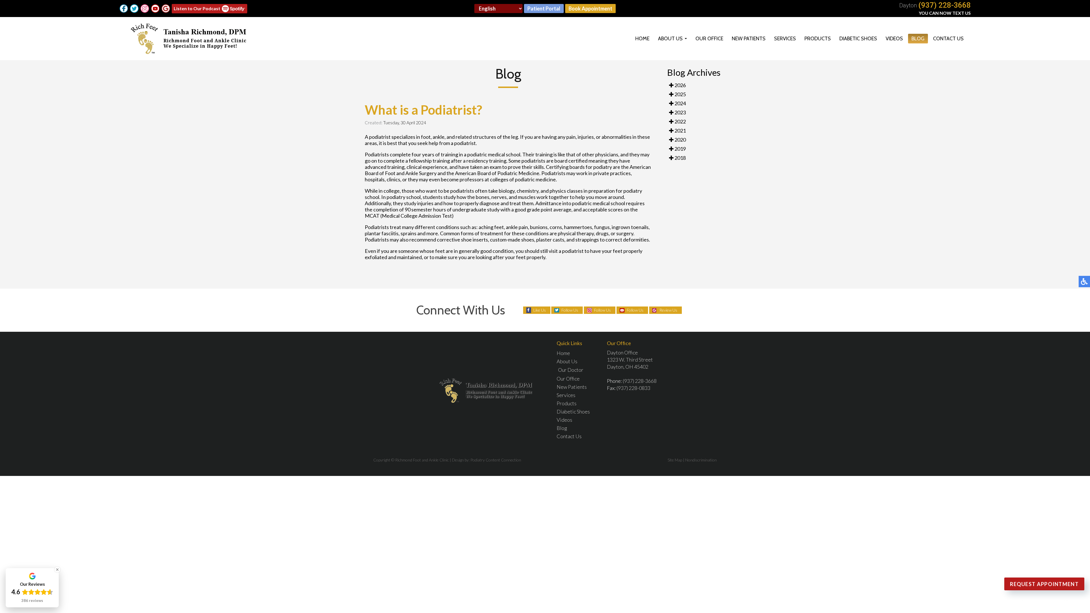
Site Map (675, 459)
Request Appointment (1044, 584)
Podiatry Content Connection (495, 459)
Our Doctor (570, 370)
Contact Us (948, 38)
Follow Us (569, 310)
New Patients (749, 38)
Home (642, 38)
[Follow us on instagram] (144, 8)
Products (817, 38)
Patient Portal (543, 8)
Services (785, 38)
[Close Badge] (57, 569)
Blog (918, 38)
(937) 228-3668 (944, 5)
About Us (670, 38)
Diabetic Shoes (858, 38)
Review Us (668, 310)
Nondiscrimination (701, 459)
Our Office (709, 38)
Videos (894, 38)
